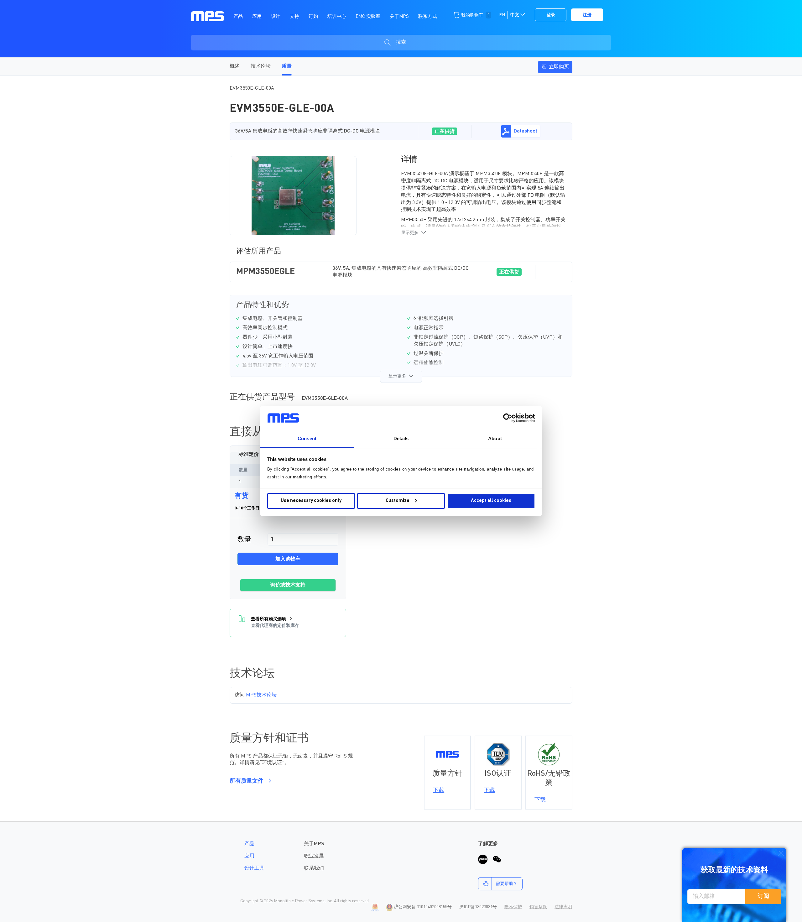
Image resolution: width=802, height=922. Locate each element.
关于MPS (314, 843)
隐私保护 (513, 907)
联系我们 (314, 868)
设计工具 (254, 868)
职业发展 (314, 856)
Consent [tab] (307, 438)
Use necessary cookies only (311, 500)
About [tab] (495, 438)
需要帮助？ (507, 884)
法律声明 (563, 907)
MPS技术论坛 (261, 695)
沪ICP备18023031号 (478, 907)
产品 (249, 843)
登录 (550, 15)
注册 (587, 15)
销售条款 (538, 907)
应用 (249, 856)
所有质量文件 (247, 781)
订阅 (763, 896)
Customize (397, 500)
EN (502, 15)
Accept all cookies (491, 500)
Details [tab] (401, 438)
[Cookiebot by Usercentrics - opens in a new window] (507, 418)
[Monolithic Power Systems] (207, 16)
